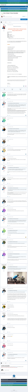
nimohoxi (4, 177)
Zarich (4, 343)
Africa (4, 334)
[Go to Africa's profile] (4, 337)
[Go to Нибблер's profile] (4, 328)
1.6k (4, 234)
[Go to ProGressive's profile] (4, 141)
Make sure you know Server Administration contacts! (14, 8)
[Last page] (7, 22)
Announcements (10, 16)
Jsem (15, 230)
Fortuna (4, 126)
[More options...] (26, 24)
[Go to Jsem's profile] (4, 210)
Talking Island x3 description (4, 379)
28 (4, 310)
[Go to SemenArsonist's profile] (4, 242)
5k (4, 107)
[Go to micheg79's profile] (4, 150)
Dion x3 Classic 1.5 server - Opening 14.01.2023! (14, 10)
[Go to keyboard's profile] (4, 315)
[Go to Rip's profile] (4, 230)
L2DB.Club (8, 76)
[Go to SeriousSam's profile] (4, 306)
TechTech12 (4, 92)
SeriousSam (4, 304)
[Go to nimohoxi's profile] (4, 179)
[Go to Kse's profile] (2, 16)
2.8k (4, 145)
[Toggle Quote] (8, 128)
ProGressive (4, 139)
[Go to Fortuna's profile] (4, 129)
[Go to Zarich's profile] (4, 346)
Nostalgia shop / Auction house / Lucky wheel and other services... (9, 381)
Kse (4, 24)
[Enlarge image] (17, 26)
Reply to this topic (24, 19)
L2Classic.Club (3, 4)
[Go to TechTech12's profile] (4, 94)
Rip (3, 228)
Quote (9, 98)
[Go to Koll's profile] (4, 103)
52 (4, 183)
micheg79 (16, 167)
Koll (4, 101)
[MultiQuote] (7, 86)
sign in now (16, 366)
